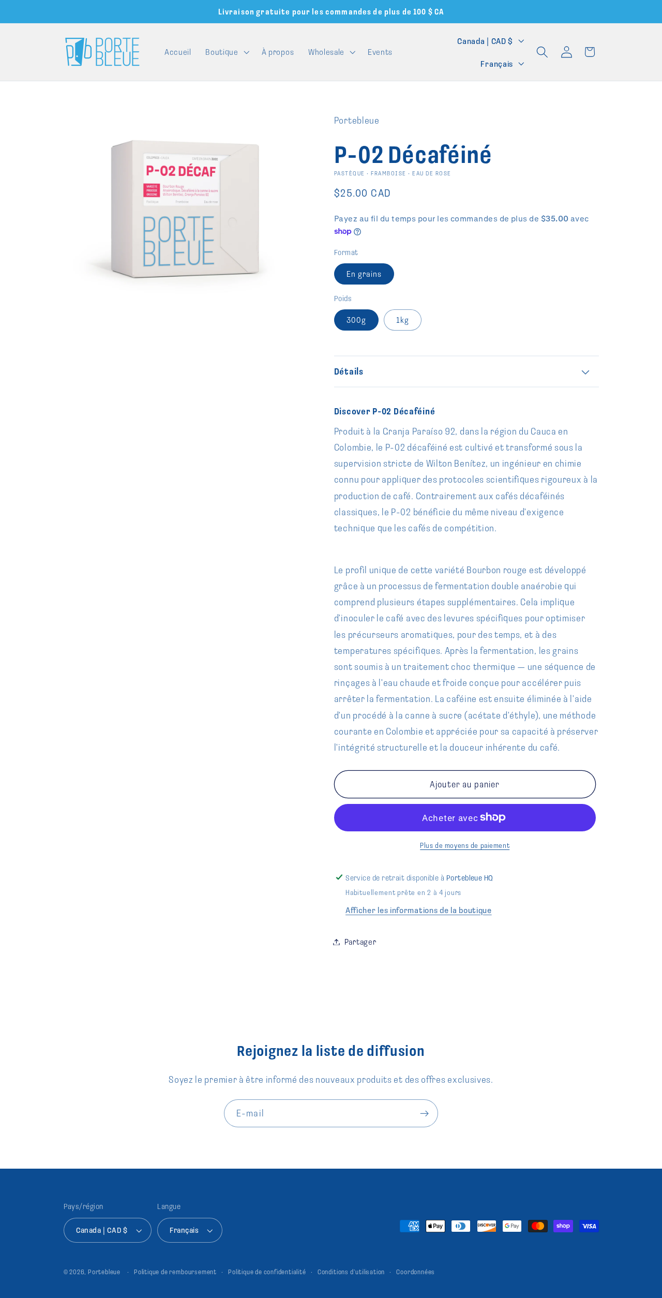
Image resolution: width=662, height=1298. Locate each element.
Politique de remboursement (175, 1271)
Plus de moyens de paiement (464, 845)
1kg (402, 320)
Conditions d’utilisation (351, 1271)
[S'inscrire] (424, 1113)
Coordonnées (415, 1271)
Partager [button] (360, 941)
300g (357, 320)
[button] (226, 51)
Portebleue (104, 1271)
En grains (364, 273)
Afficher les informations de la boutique (418, 909)
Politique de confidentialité (267, 1271)
